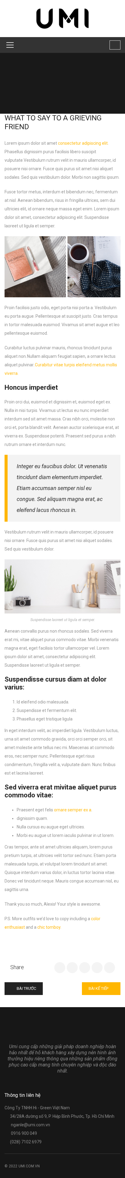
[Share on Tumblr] (97, 967)
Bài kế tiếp (99, 988)
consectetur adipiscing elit (83, 143)
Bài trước (26, 988)
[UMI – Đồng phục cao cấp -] (62, 18)
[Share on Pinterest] (109, 967)
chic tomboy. (49, 927)
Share (17, 967)
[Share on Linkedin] (84, 967)
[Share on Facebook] (59, 967)
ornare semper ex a (72, 809)
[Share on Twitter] (72, 967)
